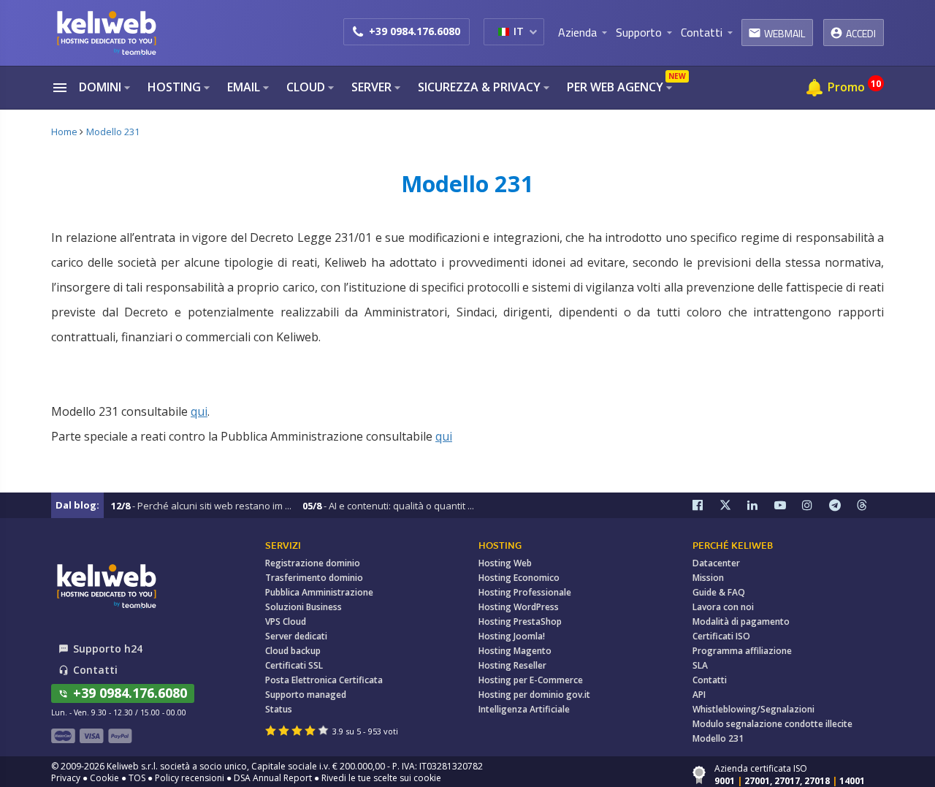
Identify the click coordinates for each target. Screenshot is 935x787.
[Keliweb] (106, 586)
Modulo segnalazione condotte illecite (772, 724)
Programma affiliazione (742, 651)
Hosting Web (505, 563)
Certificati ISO (721, 636)
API (699, 694)
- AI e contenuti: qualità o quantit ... (388, 505)
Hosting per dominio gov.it (534, 694)
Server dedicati (296, 636)
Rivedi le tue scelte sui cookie (381, 778)
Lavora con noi (723, 607)
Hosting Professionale (524, 592)
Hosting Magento (515, 651)
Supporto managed (305, 694)
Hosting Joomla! (511, 636)
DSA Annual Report (273, 778)
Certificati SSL (294, 665)
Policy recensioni (189, 778)
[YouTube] (788, 505)
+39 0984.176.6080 (414, 31)
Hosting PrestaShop (520, 621)
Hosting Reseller (512, 665)
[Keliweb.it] (106, 32)
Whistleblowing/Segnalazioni (753, 709)
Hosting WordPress (518, 607)
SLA (700, 665)
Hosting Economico (519, 577)
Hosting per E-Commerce (530, 680)
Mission (708, 577)
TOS (137, 778)
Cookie (104, 778)
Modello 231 (718, 738)
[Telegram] (843, 505)
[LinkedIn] (761, 505)
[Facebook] (706, 505)
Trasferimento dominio (314, 577)
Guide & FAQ (718, 592)
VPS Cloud (285, 621)
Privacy (65, 778)
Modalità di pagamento (741, 621)
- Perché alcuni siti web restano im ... (201, 505)
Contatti (709, 680)
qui (199, 411)
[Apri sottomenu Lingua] (532, 31)
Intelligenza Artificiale (524, 709)
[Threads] (871, 505)
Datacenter (716, 563)
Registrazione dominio (312, 563)
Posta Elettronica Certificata (324, 680)
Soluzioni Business (303, 607)
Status (278, 709)
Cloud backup (293, 651)
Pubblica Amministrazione (319, 592)
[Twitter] (733, 505)
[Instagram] (816, 505)
